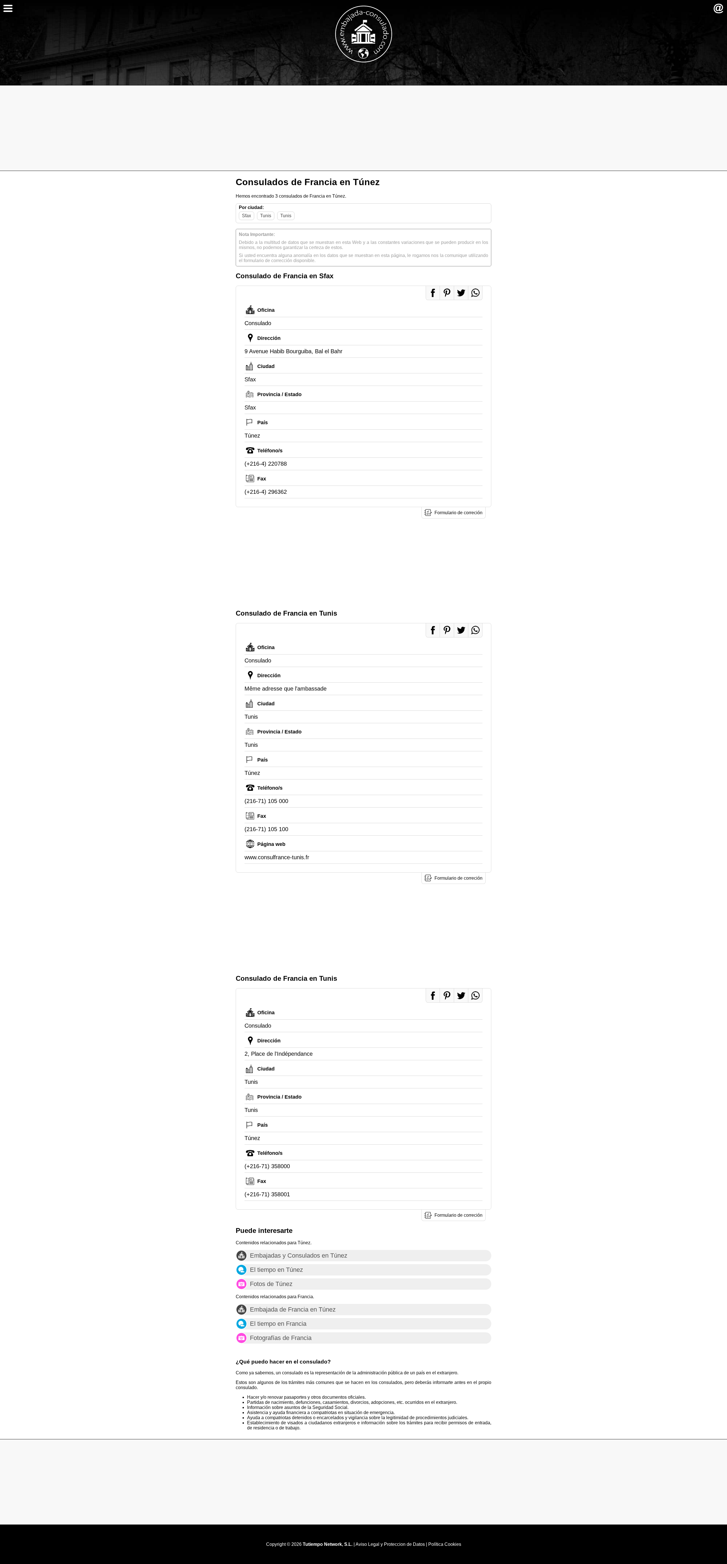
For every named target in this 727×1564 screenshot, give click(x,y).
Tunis (265, 215)
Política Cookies (444, 1544)
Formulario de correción (458, 512)
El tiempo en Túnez (276, 1269)
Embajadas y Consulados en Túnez (298, 1255)
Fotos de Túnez (271, 1283)
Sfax (246, 215)
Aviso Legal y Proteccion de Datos (390, 1544)
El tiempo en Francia (278, 1323)
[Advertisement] (363, 128)
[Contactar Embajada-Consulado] (718, 8)
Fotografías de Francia (281, 1337)
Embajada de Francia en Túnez (293, 1309)
